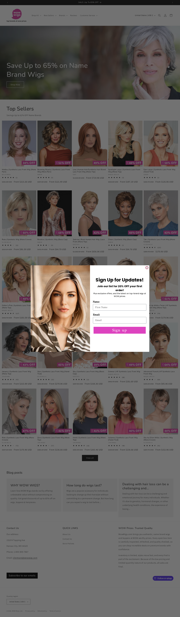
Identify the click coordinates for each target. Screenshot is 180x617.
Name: (96, 301)
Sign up (119, 330)
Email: (96, 314)
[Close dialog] (147, 267)
